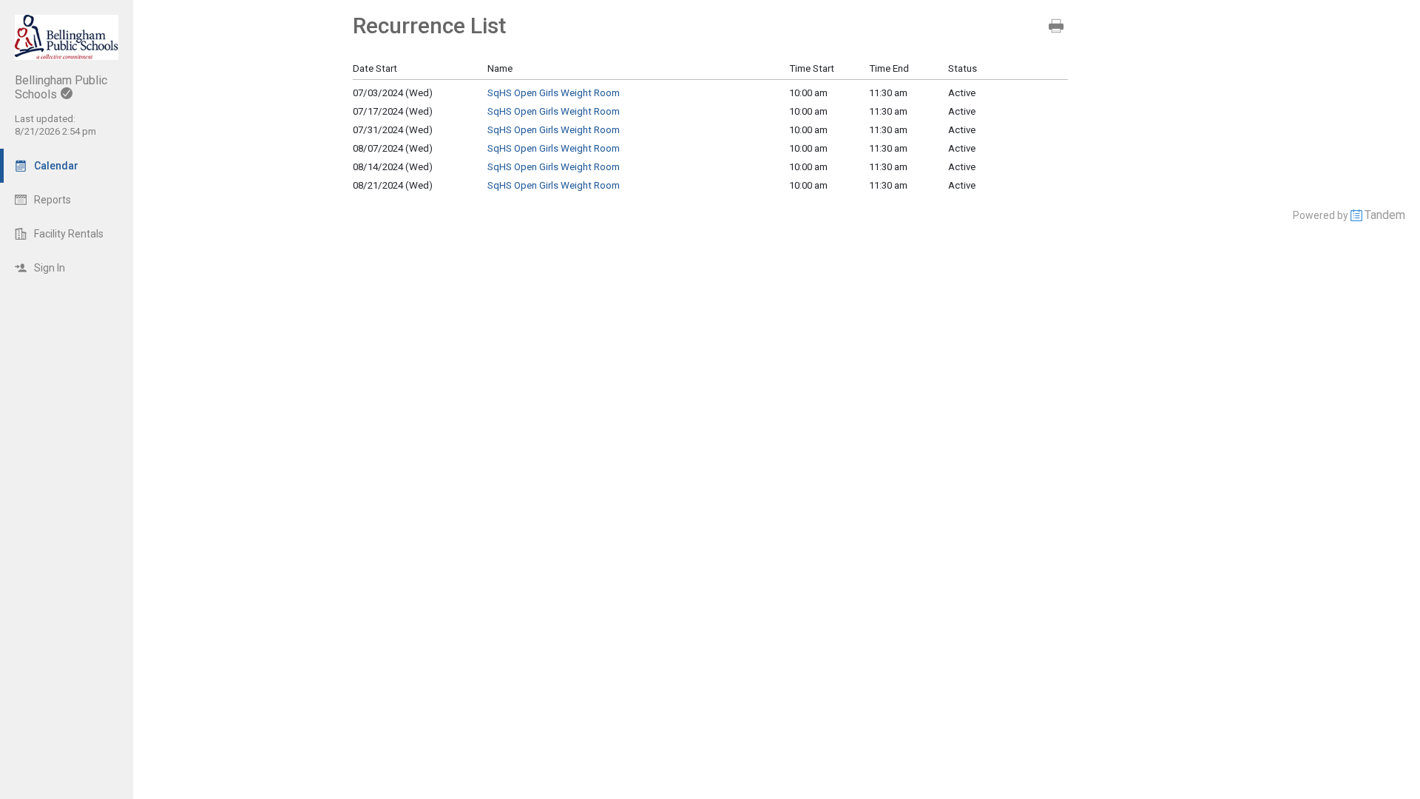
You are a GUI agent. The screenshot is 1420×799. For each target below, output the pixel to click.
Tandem (1385, 215)
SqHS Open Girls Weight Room (553, 92)
